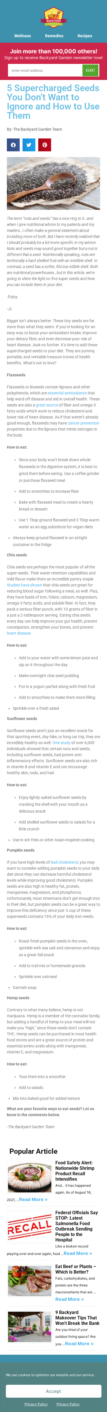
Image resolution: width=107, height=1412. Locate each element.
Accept (53, 1391)
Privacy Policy (36, 1404)
